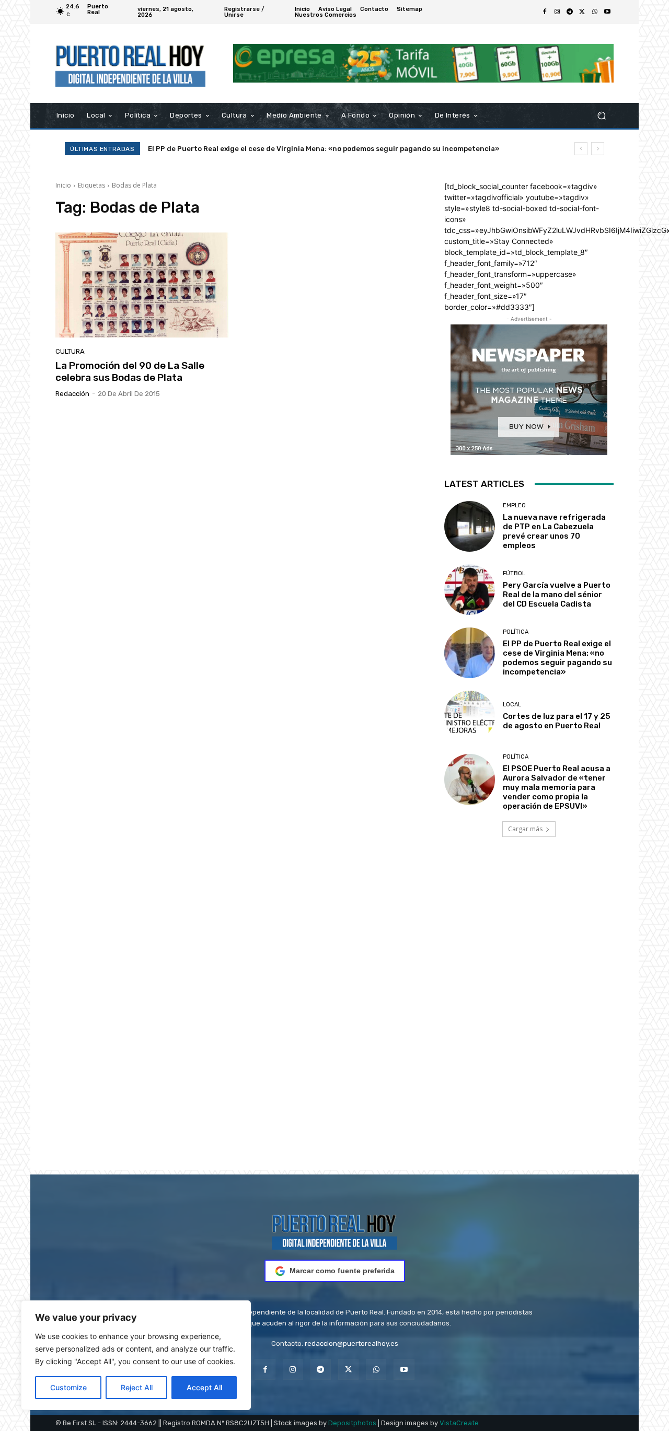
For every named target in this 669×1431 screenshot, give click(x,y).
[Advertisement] (334, 1018)
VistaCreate (459, 1423)
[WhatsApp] (595, 12)
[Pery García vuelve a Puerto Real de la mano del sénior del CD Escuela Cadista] (469, 589)
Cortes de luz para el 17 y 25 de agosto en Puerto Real (240, 149)
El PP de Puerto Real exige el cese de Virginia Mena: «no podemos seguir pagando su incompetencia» (557, 658)
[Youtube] (607, 12)
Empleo (514, 505)
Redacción (72, 394)
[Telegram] (569, 12)
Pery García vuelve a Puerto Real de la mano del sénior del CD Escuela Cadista (556, 594)
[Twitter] (582, 12)
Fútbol (514, 573)
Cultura (70, 351)
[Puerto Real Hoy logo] (334, 1230)
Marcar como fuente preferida (342, 1270)
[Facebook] (544, 12)
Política (515, 632)
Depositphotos (352, 1423)
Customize (68, 1387)
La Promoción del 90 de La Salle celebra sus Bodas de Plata (129, 371)
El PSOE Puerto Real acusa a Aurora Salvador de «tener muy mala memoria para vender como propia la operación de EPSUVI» (556, 787)
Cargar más (525, 828)
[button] (601, 115)
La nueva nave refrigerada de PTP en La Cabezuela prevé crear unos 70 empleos (554, 531)
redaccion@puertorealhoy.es (351, 1343)
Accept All (204, 1387)
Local (512, 704)
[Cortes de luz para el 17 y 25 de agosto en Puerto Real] (469, 716)
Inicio (63, 185)
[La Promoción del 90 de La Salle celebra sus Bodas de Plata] (143, 285)
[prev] (580, 148)
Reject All (137, 1387)
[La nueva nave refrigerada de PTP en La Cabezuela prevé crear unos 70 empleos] (469, 526)
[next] (597, 148)
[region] (136, 1355)
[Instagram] (557, 12)
